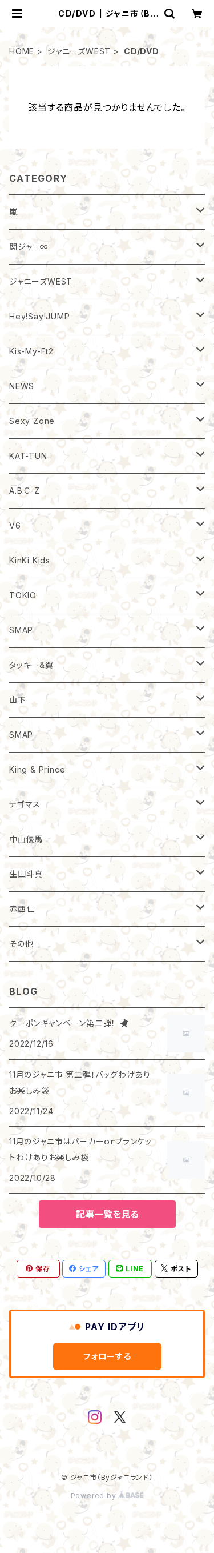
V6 (15, 525)
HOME (21, 51)
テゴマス (25, 804)
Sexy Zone (32, 421)
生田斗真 (26, 874)
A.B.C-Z (24, 490)
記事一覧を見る (107, 1214)
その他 (21, 943)
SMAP (21, 630)
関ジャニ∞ (29, 246)
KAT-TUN (28, 456)
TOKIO (23, 595)
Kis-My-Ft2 (31, 351)
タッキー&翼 (31, 665)
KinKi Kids (29, 560)
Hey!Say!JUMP (39, 316)
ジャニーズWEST (79, 51)
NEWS (21, 386)
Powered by (95, 1495)
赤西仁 (21, 909)
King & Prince (37, 769)
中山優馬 (26, 839)
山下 (17, 700)
